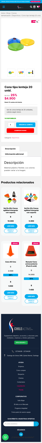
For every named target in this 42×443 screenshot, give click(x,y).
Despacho (21, 374)
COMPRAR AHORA (20, 130)
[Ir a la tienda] (34, 7)
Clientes (21, 378)
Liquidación (21, 386)
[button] (37, 22)
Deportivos (16, 16)
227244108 (18, 351)
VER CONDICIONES (35, 1)
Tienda (21, 390)
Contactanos (21, 382)
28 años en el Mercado (21, 404)
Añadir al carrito (26, 124)
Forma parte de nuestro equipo (21, 412)
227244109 (26, 351)
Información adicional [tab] (14, 154)
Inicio (3, 13)
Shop (8, 13)
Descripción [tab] (10, 149)
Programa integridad (21, 408)
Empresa (21, 366)
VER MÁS (10, 226)
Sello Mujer (21, 400)
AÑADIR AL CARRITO (10, 230)
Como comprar (21, 370)
